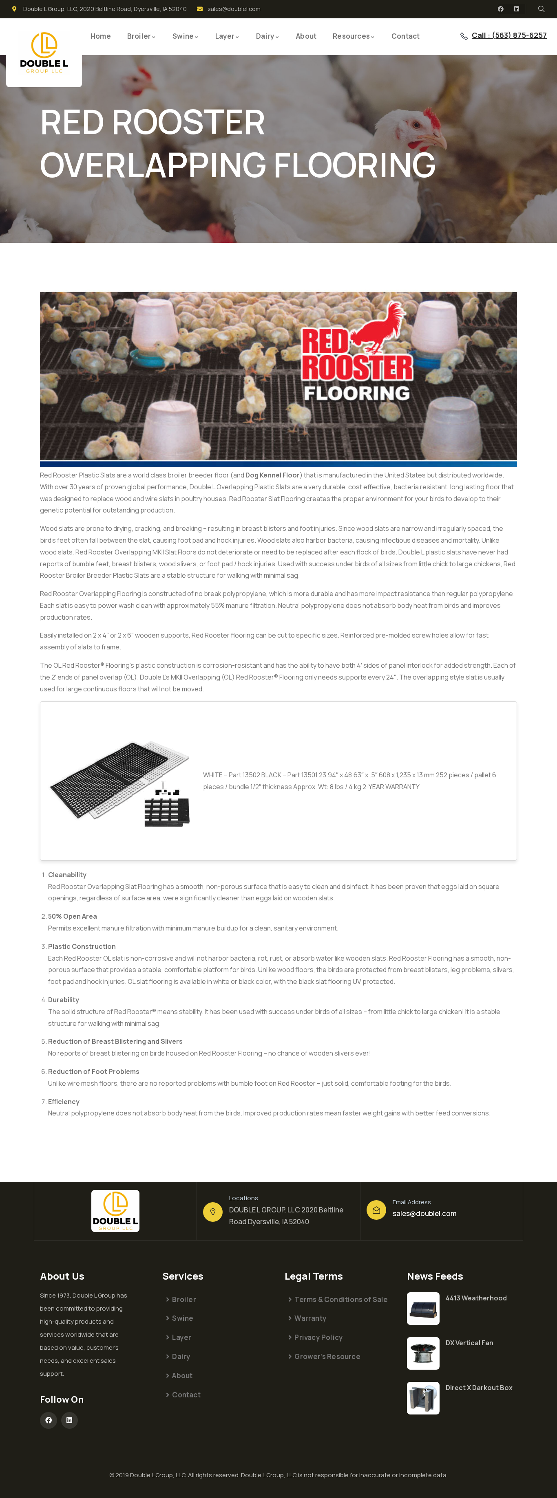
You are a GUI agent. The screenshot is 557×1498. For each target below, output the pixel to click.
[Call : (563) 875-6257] (464, 36)
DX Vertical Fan (469, 1342)
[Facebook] (501, 9)
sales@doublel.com (425, 1213)
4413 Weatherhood (476, 1297)
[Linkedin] (516, 9)
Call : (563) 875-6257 (509, 35)
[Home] (44, 53)
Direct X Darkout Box (479, 1387)
